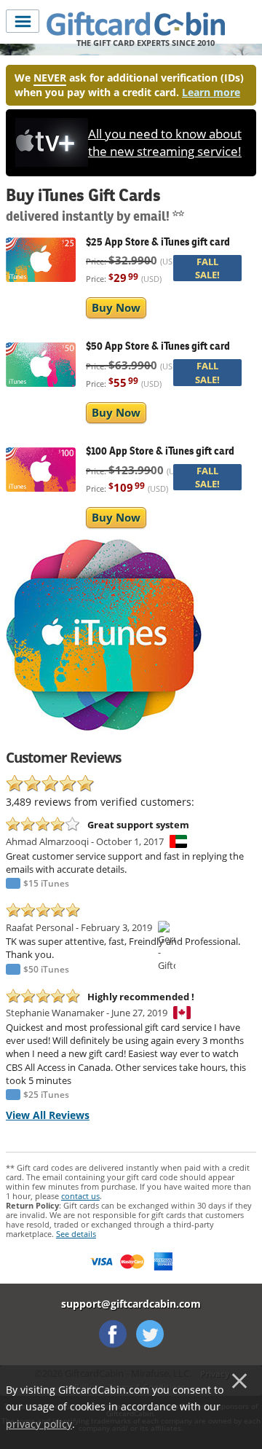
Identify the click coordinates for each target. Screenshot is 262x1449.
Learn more (211, 92)
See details (76, 1233)
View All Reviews (48, 1115)
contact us (80, 1195)
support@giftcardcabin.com (131, 1304)
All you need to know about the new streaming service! (165, 142)
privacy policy (39, 1424)
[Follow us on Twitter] (150, 1334)
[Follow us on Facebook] (113, 1334)
